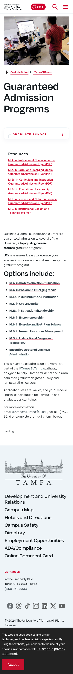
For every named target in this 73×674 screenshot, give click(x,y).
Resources (18, 153)
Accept (13, 665)
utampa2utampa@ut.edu (29, 412)
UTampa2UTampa (31, 368)
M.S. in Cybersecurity (24, 303)
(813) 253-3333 (16, 588)
